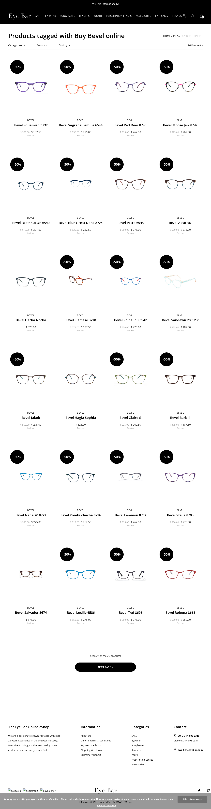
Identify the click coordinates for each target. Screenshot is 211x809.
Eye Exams (161, 15)
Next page (104, 667)
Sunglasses (67, 15)
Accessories (143, 15)
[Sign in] (184, 15)
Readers (84, 15)
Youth (98, 15)
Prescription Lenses (119, 15)
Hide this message (192, 799)
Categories (15, 45)
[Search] (192, 15)
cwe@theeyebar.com (190, 749)
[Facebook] (199, 790)
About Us (86, 735)
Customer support (91, 754)
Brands (177, 15)
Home (167, 36)
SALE (38, 15)
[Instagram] (208, 790)
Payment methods (91, 745)
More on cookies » (106, 805)
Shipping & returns (91, 750)
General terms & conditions (96, 740)
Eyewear (50, 15)
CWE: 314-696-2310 (188, 735)
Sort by (63, 45)
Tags (176, 36)
